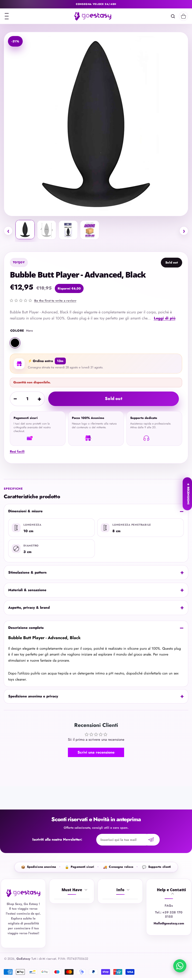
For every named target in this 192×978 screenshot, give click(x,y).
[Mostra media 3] (68, 230)
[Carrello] (183, 16)
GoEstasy (23, 958)
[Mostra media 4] (89, 230)
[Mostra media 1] (25, 229)
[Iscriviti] (151, 840)
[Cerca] (172, 16)
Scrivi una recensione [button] (96, 752)
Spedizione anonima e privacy (33, 696)
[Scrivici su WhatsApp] (179, 965)
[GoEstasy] (93, 16)
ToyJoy (19, 262)
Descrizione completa (26, 627)
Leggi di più (164, 318)
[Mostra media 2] (46, 230)
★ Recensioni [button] (188, 493)
